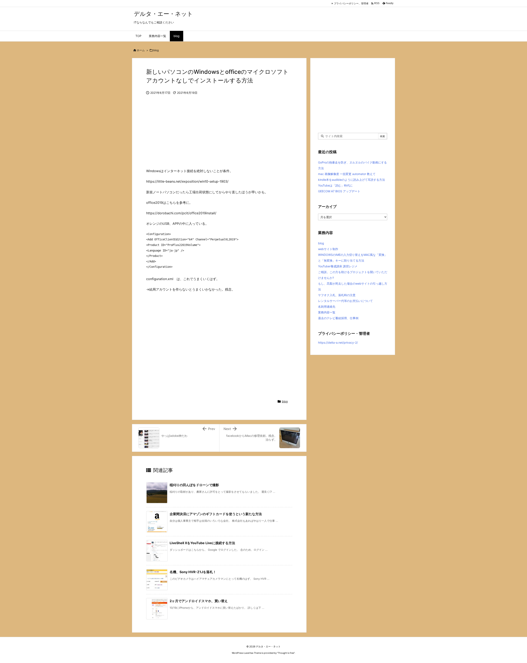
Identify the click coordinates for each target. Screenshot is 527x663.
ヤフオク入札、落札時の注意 (337, 295)
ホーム (141, 50)
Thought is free (286, 652)
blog (156, 50)
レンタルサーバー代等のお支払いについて (345, 301)
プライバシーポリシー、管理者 (351, 3)
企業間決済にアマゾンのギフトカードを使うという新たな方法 (216, 514)
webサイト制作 (328, 249)
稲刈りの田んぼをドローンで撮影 (194, 485)
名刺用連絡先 (326, 306)
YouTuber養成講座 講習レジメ (337, 266)
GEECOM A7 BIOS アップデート (339, 191)
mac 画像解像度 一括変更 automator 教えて (346, 174)
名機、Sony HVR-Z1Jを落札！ (193, 572)
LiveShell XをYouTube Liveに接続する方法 (202, 543)
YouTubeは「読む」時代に (335, 185)
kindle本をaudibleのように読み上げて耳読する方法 (351, 179)
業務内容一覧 (326, 312)
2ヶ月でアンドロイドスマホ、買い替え (199, 601)
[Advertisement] (219, 134)
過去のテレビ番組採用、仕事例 (338, 318)
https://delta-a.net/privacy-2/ (338, 342)
